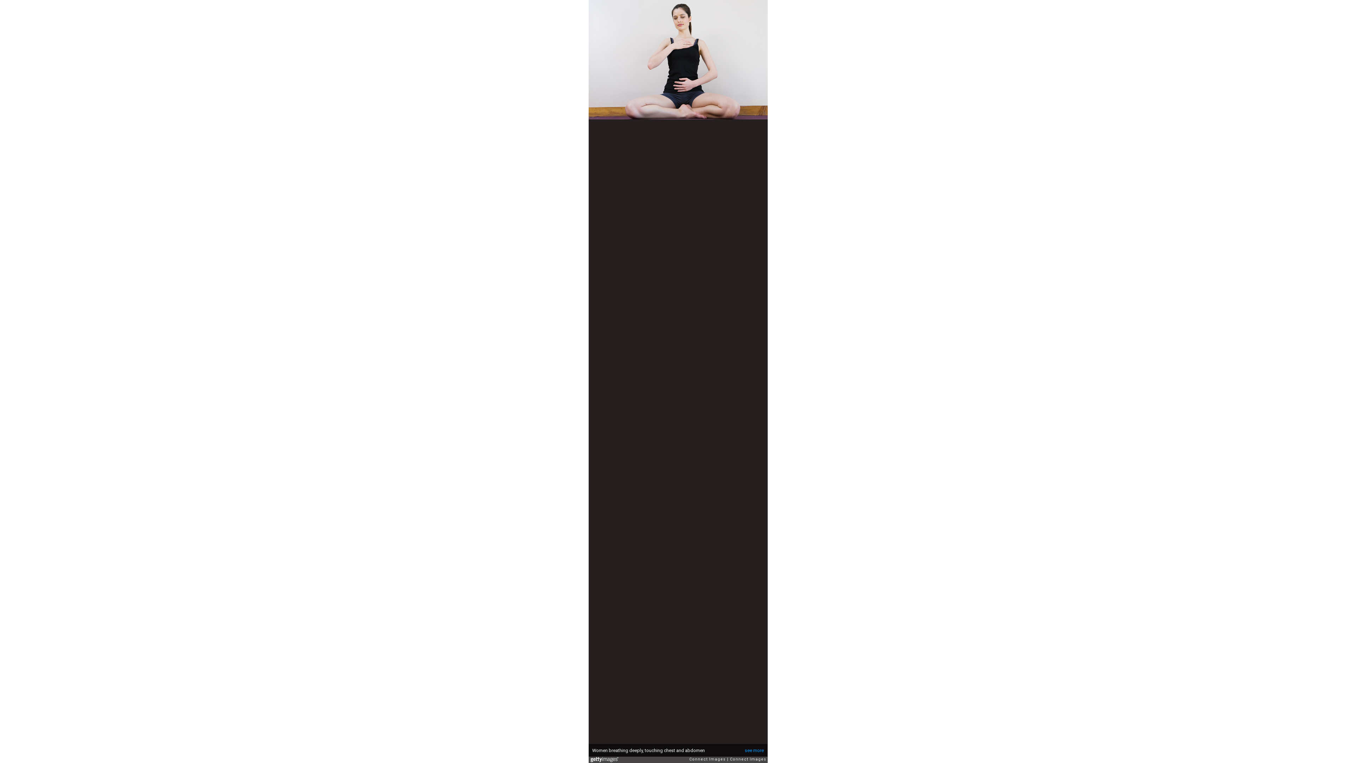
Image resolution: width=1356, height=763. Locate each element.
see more (754, 750)
